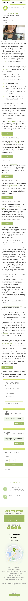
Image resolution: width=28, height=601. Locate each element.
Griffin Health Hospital (14, 569)
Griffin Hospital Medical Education (14, 579)
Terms (14, 590)
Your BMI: (7, 469)
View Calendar (18, 423)
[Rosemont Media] (20, 597)
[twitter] (12, 527)
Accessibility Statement (14, 595)
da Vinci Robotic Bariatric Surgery (12, 389)
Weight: (7, 456)
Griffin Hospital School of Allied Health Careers (14, 571)
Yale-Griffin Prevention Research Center (14, 577)
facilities (5, 61)
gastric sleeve (13, 164)
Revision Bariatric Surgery (12, 403)
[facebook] (8, 527)
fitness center (4, 333)
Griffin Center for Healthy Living (14, 573)
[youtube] (15, 527)
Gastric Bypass (10, 396)
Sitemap (14, 593)
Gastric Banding (10, 393)
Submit (14, 464)
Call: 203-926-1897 (14, 534)
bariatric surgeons (6, 59)
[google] (19, 527)
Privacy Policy (14, 584)
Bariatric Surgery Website (11, 597)
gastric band (11, 121)
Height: (6, 460)
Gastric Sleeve (9, 400)
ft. (13, 460)
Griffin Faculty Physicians (14, 575)
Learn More (7, 134)
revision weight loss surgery (13, 185)
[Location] (14, 553)
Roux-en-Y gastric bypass (15, 142)
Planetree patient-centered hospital (13, 306)
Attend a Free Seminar (14, 517)
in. (20, 460)
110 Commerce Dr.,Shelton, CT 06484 (14, 538)
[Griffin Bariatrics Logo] (14, 10)
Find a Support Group (14, 520)
